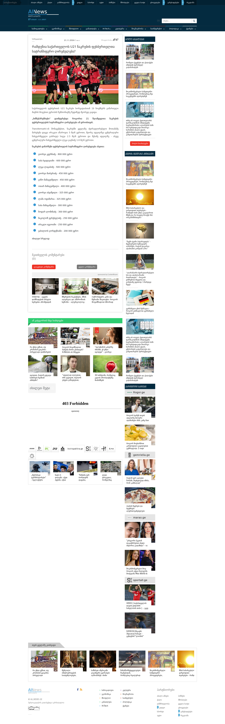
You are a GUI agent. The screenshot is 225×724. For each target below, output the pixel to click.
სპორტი (91, 3)
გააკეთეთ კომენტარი (44, 267)
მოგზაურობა (137, 29)
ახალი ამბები (36, 3)
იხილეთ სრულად (40, 238)
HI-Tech (106, 29)
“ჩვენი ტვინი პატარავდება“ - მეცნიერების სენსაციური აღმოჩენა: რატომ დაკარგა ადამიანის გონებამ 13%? (138, 245)
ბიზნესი (112, 3)
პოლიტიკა (174, 29)
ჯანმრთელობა (63, 3)
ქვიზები (189, 29)
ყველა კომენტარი (87, 267)
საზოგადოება (38, 29)
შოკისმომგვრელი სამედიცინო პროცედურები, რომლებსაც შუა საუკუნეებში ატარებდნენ (139, 94)
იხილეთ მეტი (40, 388)
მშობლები (124, 3)
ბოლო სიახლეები (140, 143)
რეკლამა (190, 3)
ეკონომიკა (57, 29)
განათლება (91, 29)
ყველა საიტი (139, 3)
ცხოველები (155, 3)
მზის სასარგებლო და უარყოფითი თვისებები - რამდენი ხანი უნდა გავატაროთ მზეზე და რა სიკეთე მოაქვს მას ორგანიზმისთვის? (139, 213)
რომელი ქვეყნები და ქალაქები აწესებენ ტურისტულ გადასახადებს (139, 65)
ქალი (50, 3)
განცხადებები (173, 3)
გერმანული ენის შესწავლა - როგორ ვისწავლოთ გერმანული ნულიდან (140, 311)
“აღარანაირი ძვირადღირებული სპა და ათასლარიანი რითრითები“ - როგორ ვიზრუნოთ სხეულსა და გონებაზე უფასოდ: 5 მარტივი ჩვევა (140, 279)
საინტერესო (156, 29)
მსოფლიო (74, 29)
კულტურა (119, 29)
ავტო (101, 3)
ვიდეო (79, 3)
